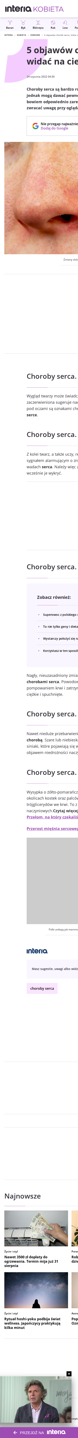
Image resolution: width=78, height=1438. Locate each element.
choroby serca (42, 988)
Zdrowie (35, 35)
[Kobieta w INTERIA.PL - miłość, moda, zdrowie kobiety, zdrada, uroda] (49, 8)
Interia (8, 35)
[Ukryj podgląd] (69, 1373)
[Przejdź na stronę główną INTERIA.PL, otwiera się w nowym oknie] (18, 8)
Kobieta (21, 35)
